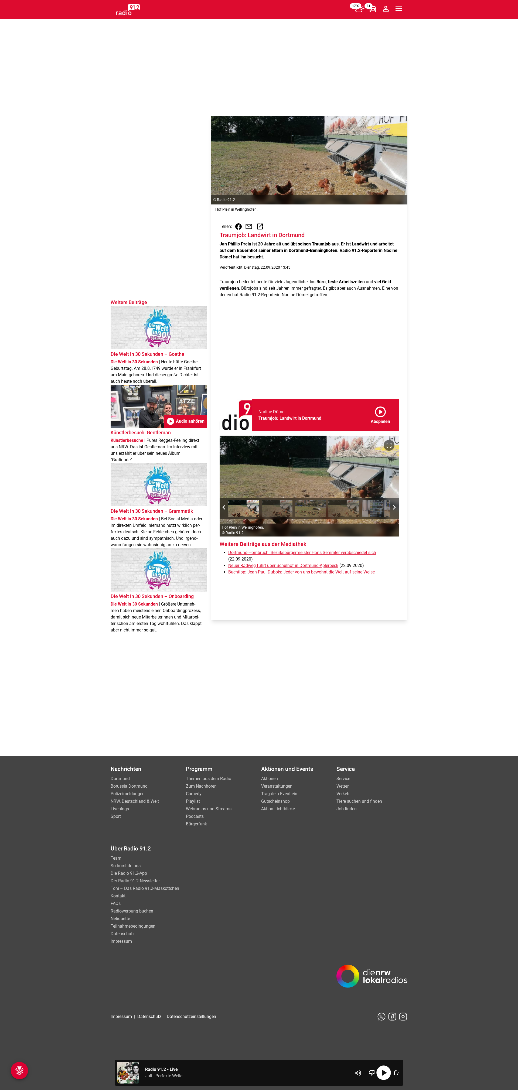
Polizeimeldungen (128, 793)
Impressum (121, 941)
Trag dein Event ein (279, 793)
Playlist (193, 801)
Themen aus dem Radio (208, 778)
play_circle (383, 1072)
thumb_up (395, 1073)
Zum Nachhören (201, 786)
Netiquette (120, 918)
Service (343, 778)
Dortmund (120, 778)
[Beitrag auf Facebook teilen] (238, 226)
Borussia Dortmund (129, 786)
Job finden (346, 808)
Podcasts (195, 816)
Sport (116, 816)
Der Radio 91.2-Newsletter (135, 880)
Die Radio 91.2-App (129, 873)
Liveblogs (120, 808)
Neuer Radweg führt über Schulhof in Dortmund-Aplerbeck (283, 565)
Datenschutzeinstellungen (191, 1016)
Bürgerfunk (196, 823)
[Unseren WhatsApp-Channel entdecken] (381, 1016)
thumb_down (372, 1073)
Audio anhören (185, 421)
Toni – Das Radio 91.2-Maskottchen (145, 888)
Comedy (194, 793)
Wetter (342, 786)
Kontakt (118, 895)
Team (116, 858)
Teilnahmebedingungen (133, 926)
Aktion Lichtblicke (278, 808)
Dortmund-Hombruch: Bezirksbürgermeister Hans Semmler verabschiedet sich (302, 552)
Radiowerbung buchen (132, 911)
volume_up (358, 1073)
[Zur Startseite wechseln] (128, 9)
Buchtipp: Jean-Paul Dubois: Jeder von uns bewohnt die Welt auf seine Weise (301, 572)
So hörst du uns (126, 865)
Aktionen (269, 778)
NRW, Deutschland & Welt (135, 801)
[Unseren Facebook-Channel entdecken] (392, 1016)
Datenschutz (123, 933)
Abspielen (380, 414)
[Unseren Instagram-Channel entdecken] (403, 1016)
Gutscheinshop (275, 801)
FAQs (116, 903)
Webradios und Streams (208, 808)
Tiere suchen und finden (359, 801)
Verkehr (343, 793)
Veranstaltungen (276, 786)
